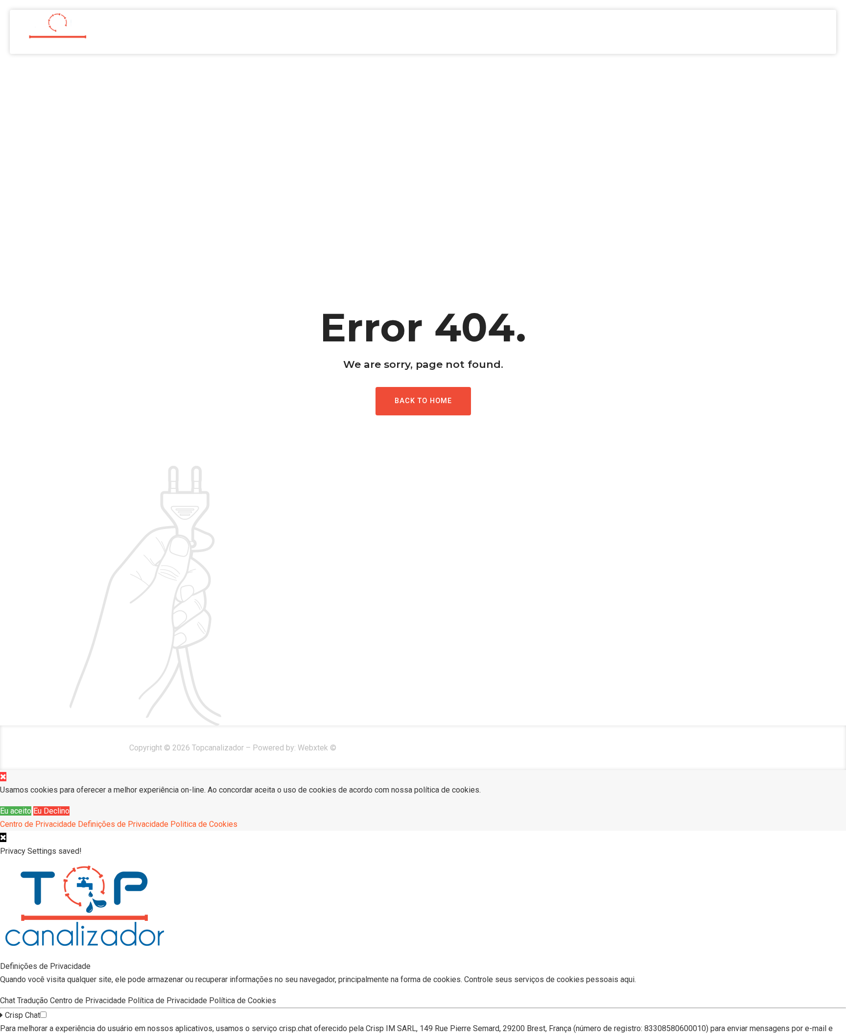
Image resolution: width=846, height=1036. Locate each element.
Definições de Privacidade (123, 824)
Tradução (33, 1000)
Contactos (804, 32)
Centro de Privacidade (38, 824)
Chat (8, 1000)
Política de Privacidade (168, 1000)
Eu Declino (51, 811)
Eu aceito (15, 811)
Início (616, 32)
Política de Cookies (243, 1000)
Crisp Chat (21, 1015)
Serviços (741, 32)
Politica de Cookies (203, 824)
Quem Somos (675, 32)
